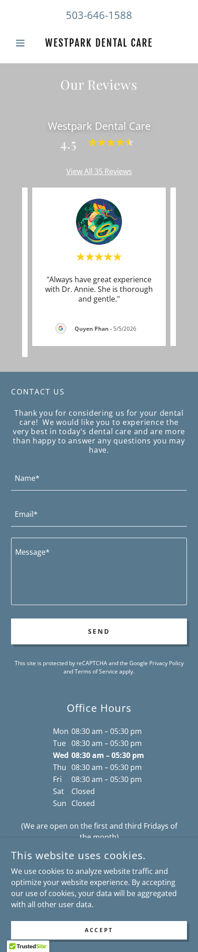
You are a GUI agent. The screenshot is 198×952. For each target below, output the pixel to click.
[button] (24, 43)
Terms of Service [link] (96, 671)
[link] (98, 43)
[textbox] (99, 478)
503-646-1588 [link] (99, 15)
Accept (99, 930)
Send (99, 631)
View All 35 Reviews (99, 171)
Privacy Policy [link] (166, 663)
